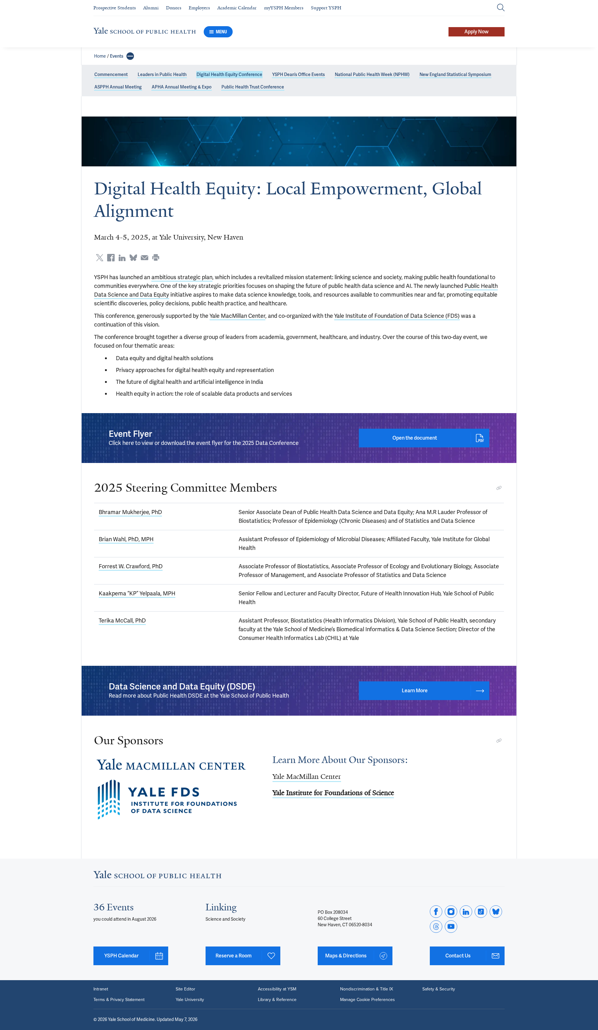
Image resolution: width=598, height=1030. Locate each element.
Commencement (111, 74)
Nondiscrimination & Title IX (366, 989)
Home (100, 56)
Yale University (190, 1000)
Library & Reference (277, 1000)
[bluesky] (496, 911)
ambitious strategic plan (181, 277)
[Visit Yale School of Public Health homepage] (157, 876)
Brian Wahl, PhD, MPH (126, 539)
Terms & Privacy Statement (119, 1000)
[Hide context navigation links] (130, 56)
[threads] (436, 926)
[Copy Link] (499, 488)
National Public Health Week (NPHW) (372, 74)
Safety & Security (438, 989)
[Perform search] (501, 8)
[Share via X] (99, 257)
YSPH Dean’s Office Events (298, 74)
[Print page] (155, 257)
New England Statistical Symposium (455, 74)
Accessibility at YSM (277, 989)
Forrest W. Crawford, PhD (131, 566)
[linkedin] (466, 911)
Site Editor (185, 989)
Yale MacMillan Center (237, 315)
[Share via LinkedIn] (122, 257)
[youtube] (451, 926)
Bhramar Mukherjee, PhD (130, 512)
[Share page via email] (144, 257)
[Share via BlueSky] (133, 257)
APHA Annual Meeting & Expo (181, 87)
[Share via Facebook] (111, 257)
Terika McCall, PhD (122, 620)
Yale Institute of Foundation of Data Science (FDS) (397, 315)
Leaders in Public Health (162, 74)
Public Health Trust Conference (252, 87)
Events (116, 56)
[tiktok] (481, 911)
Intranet (100, 989)
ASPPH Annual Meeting (118, 87)
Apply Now (476, 31)
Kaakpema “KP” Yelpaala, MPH (137, 593)
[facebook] (436, 911)
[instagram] (451, 911)
